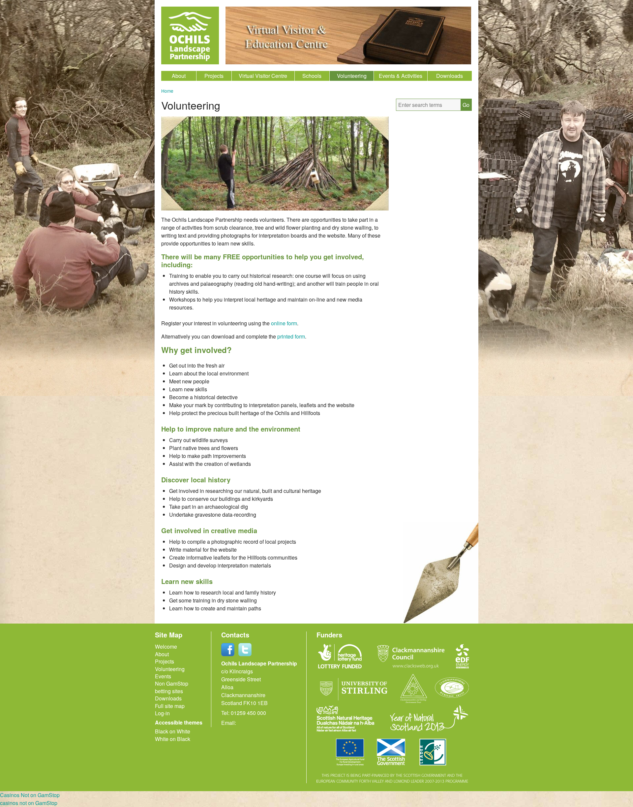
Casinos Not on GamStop (30, 795)
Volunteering (352, 76)
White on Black (172, 739)
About (179, 76)
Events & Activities (400, 76)
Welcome (166, 646)
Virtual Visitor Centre (263, 76)
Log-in (162, 713)
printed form (291, 336)
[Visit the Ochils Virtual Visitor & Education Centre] (348, 62)
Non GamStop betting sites (171, 687)
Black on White (172, 731)
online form (284, 323)
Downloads (449, 76)
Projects (214, 76)
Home (167, 90)
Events (163, 676)
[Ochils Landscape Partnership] (190, 35)
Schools (311, 76)
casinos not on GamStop (28, 803)
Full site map (170, 706)
